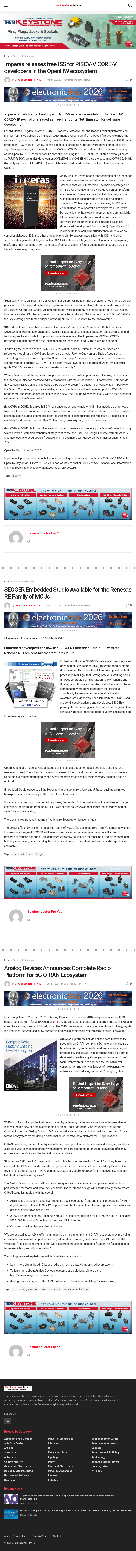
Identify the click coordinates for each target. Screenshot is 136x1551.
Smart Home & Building (105, 1452)
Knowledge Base (57, 1452)
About (7, 1536)
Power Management (60, 1470)
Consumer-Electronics (17, 1466)
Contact (57, 1536)
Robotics (53, 1480)
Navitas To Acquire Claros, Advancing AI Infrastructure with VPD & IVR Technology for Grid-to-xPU (75, 1510)
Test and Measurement (105, 1461)
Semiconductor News (23, 56)
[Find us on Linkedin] (7, 1421)
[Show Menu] (6, 5)
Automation (11, 1452)
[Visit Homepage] (68, 5)
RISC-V (16, 476)
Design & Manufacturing (18, 1470)
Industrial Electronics (60, 1438)
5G (58, 1021)
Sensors (96, 1448)
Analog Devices (28, 1289)
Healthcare (10, 1480)
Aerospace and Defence (18, 1438)
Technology (99, 1457)
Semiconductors (50, 1289)
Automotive (11, 1457)
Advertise (21, 1536)
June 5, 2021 (53, 983)
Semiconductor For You (28, 80)
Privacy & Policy (39, 1536)
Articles (8, 1448)
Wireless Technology (76, 1289)
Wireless (97, 1470)
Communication (13, 1461)
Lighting (53, 1457)
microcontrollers (22, 854)
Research (53, 1475)
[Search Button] (130, 5)
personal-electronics (60, 1466)
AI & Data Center (13, 1443)
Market (52, 1461)
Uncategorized (100, 1466)
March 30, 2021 (54, 80)
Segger (40, 854)
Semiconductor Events (105, 1438)
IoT (50, 1448)
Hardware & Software (16, 1475)
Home (7, 56)
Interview (53, 1443)
